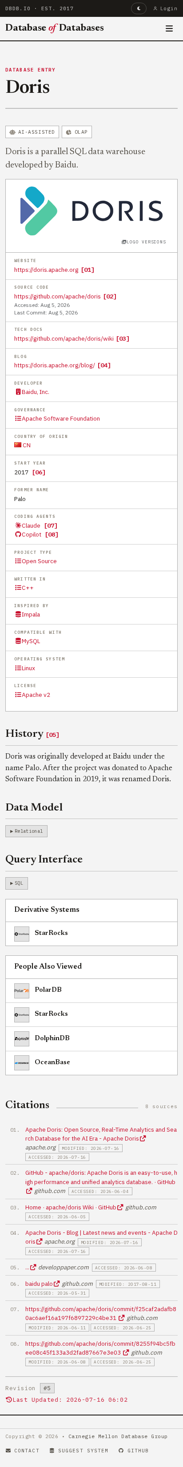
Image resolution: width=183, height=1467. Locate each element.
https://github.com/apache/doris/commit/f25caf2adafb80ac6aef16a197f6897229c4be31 (100, 1313)
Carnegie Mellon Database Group (118, 1436)
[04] (104, 365)
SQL (19, 883)
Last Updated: (69, 1399)
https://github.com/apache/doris (57, 296)
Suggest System (83, 1450)
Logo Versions (146, 242)
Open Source (39, 561)
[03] (122, 338)
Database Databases (54, 28)
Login (169, 8)
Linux (28, 668)
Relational (29, 831)
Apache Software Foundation (61, 418)
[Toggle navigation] (169, 29)
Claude (31, 525)
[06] (39, 472)
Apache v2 (36, 695)
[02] (110, 296)
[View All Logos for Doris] (91, 210)
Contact (27, 1450)
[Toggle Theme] (139, 8)
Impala (31, 614)
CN (26, 445)
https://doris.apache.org (46, 270)
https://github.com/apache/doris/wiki (64, 338)
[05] (52, 735)
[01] (87, 270)
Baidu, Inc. (35, 392)
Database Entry (30, 70)
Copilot (31, 534)
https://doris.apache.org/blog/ (54, 365)
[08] (51, 534)
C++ (28, 588)
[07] (51, 525)
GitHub (138, 1450)
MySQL (31, 641)
